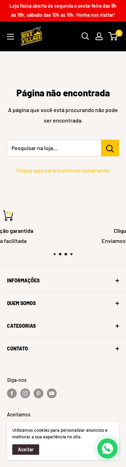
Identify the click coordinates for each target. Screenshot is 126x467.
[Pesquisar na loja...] (110, 148)
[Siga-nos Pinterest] (38, 393)
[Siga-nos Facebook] (12, 393)
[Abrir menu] (10, 36)
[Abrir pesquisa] (85, 36)
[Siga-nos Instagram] (25, 393)
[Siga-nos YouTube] (52, 393)
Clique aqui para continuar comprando (63, 170)
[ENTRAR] (99, 36)
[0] (113, 36)
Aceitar (26, 449)
